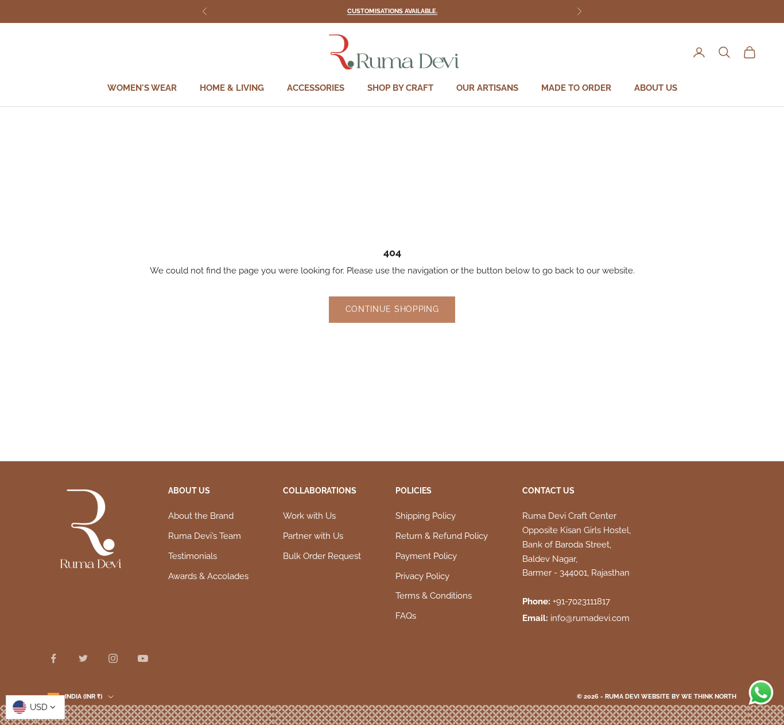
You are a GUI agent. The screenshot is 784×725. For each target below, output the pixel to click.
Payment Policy (426, 556)
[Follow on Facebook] (53, 658)
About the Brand (201, 516)
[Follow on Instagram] (113, 658)
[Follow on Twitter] (83, 658)
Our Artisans (487, 88)
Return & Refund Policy (441, 536)
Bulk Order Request (322, 556)
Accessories (315, 88)
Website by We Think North (688, 696)
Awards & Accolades (208, 576)
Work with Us (309, 516)
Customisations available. (392, 11)
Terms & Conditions (433, 596)
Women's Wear (142, 88)
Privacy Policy (422, 576)
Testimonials (192, 556)
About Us (655, 88)
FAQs (405, 616)
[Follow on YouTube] (143, 658)
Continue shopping (392, 309)
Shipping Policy (425, 516)
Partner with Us (313, 536)
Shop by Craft (400, 88)
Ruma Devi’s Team (204, 536)
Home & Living (232, 88)
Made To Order (576, 88)
